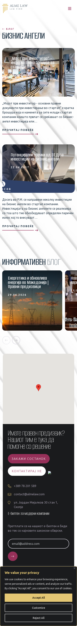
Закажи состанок (29, 458)
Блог (9, 29)
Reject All (38, 617)
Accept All (38, 597)
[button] (6, 340)
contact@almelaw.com (29, 494)
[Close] (74, 568)
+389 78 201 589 (25, 486)
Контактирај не (27, 471)
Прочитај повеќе (18, 129)
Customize (38, 607)
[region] (38, 596)
